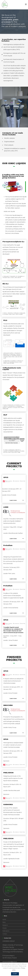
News (4, 922)
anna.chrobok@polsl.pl (10, 961)
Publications (6, 931)
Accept (15, 973)
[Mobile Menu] (26, 4)
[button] (14, 500)
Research (5, 925)
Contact (5, 933)
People (5, 928)
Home (4, 919)
